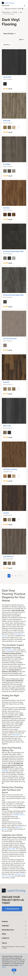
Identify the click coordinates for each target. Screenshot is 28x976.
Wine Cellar (7, 426)
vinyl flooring (9, 650)
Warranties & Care (8, 930)
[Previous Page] (5, 576)
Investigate (6, 164)
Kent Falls (6, 208)
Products (5, 921)
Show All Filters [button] (9, 33)
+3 (18, 519)
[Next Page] (22, 576)
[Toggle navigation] (24, 5)
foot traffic (11, 849)
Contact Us (5, 938)
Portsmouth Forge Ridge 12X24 (13, 251)
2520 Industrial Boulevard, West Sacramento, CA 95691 (13, 947)
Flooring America (6, 12)
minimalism (16, 735)
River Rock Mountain (10, 338)
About (4, 934)
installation (5, 771)
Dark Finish (6, 44)
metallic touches (19, 814)
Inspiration (5, 925)
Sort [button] (20, 39)
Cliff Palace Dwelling (10, 469)
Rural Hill (6, 382)
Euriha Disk (6, 120)
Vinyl (21, 12)
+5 (18, 127)
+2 (18, 389)
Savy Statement (8, 556)
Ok (14, 970)
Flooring (15, 12)
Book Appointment (13, 909)
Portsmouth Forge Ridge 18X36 (13, 295)
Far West (6, 513)
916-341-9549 (5, 5)
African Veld (7, 77)
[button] (10, 44)
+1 (18, 476)
